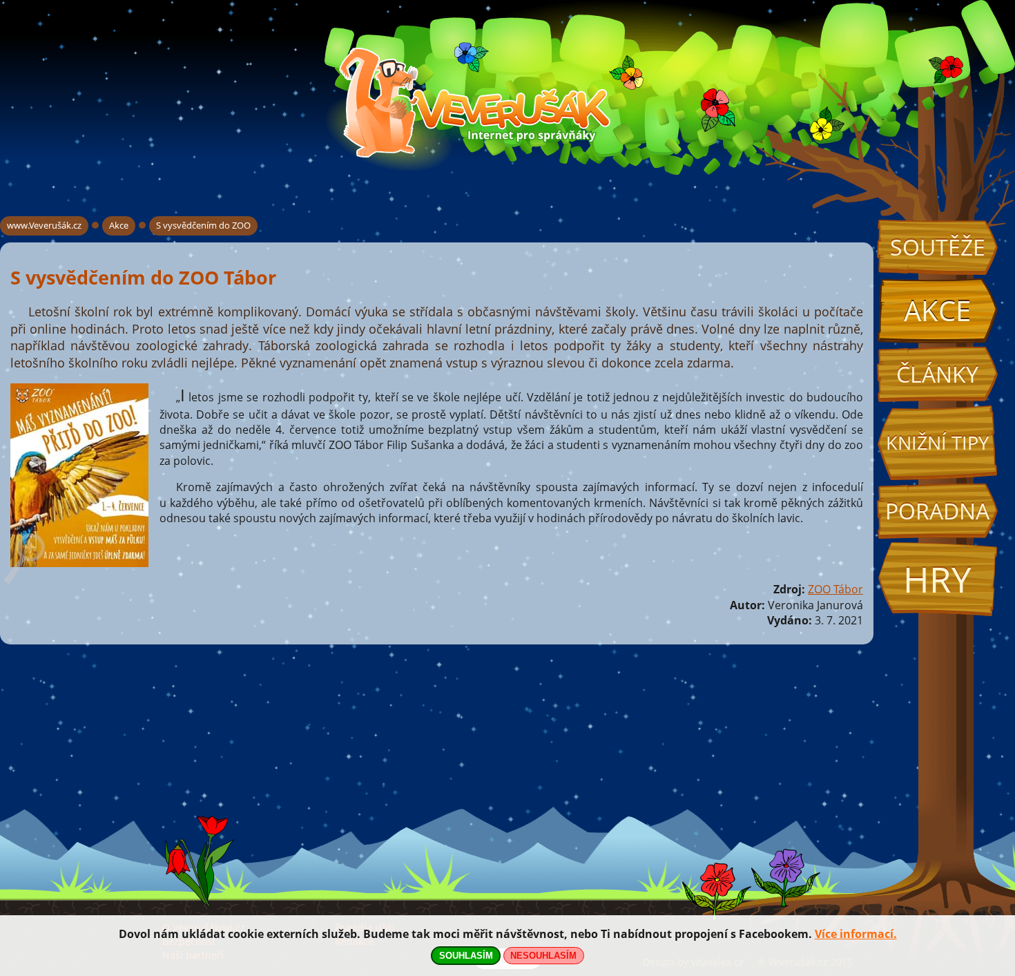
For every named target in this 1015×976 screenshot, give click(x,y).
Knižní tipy (937, 442)
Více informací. (856, 933)
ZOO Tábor (835, 589)
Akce (937, 310)
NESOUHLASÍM (543, 955)
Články (937, 374)
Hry (937, 579)
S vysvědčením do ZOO (203, 225)
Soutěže (937, 247)
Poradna (937, 511)
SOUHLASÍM (466, 955)
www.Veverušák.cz (44, 225)
